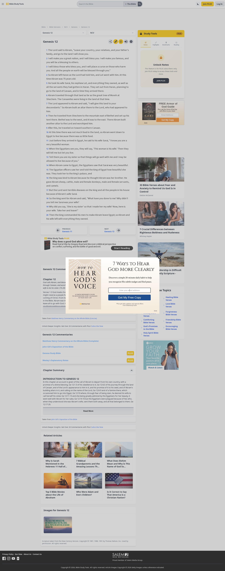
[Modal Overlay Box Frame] (112, 285)
